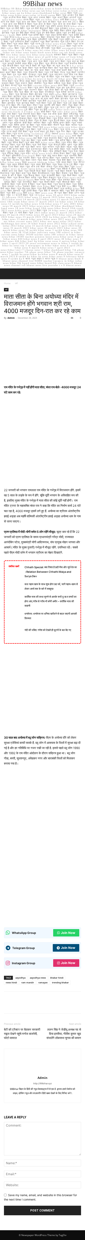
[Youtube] (64, 1097)
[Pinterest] (26, 327)
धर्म (16, 283)
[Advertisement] (42, 443)
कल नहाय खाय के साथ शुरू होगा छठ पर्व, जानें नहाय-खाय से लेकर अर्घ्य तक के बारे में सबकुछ (51, 586)
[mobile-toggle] (6, 273)
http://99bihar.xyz (42, 1083)
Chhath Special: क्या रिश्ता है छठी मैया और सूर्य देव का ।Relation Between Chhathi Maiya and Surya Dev (51, 572)
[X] (17, 327)
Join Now (68, 933)
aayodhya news (38, 977)
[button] (79, 273)
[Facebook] (8, 327)
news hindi (11, 982)
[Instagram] (28, 1097)
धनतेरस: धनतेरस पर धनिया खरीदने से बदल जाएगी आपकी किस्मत (51, 616)
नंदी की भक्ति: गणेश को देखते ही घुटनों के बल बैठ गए (48, 630)
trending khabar (60, 982)
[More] (44, 327)
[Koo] (35, 1097)
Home (7, 283)
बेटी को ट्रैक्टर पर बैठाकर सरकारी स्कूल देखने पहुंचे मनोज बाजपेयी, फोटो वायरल (22, 1034)
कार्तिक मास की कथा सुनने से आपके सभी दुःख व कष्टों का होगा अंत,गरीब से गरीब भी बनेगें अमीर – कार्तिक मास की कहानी (50, 601)
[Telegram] (42, 1097)
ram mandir (27, 982)
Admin (11, 317)
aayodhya (20, 977)
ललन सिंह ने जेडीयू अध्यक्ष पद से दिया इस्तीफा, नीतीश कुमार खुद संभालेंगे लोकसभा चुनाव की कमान (63, 1034)
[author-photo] (42, 1072)
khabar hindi (56, 977)
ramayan (43, 982)
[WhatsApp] (35, 327)
